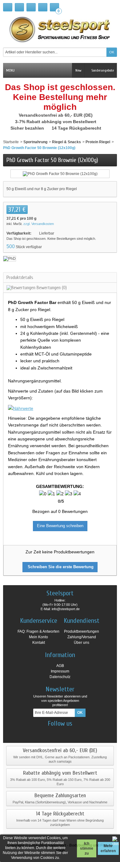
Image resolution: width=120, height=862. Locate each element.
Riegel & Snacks (66, 142)
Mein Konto (38, 637)
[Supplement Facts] (20, 407)
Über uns (81, 642)
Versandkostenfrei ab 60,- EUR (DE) (56, 115)
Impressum (60, 671)
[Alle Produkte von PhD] (9, 258)
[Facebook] (44, 732)
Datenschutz (60, 677)
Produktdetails (19, 277)
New (78, 70)
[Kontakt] (19, 7)
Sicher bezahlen (27, 128)
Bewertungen (51, 287)
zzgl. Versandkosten (38, 224)
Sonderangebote (102, 70)
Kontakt (38, 642)
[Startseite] (7, 7)
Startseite (11, 142)
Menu (10, 70)
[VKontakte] (76, 732)
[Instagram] (54, 732)
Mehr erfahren (108, 848)
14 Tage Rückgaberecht (77, 128)
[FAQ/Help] (31, 7)
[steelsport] (60, 29)
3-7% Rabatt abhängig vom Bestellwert (56, 121)
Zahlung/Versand (81, 637)
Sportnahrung (35, 142)
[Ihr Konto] (42, 7)
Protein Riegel (98, 142)
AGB (60, 666)
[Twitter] (65, 732)
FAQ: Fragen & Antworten (38, 631)
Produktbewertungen (81, 631)
